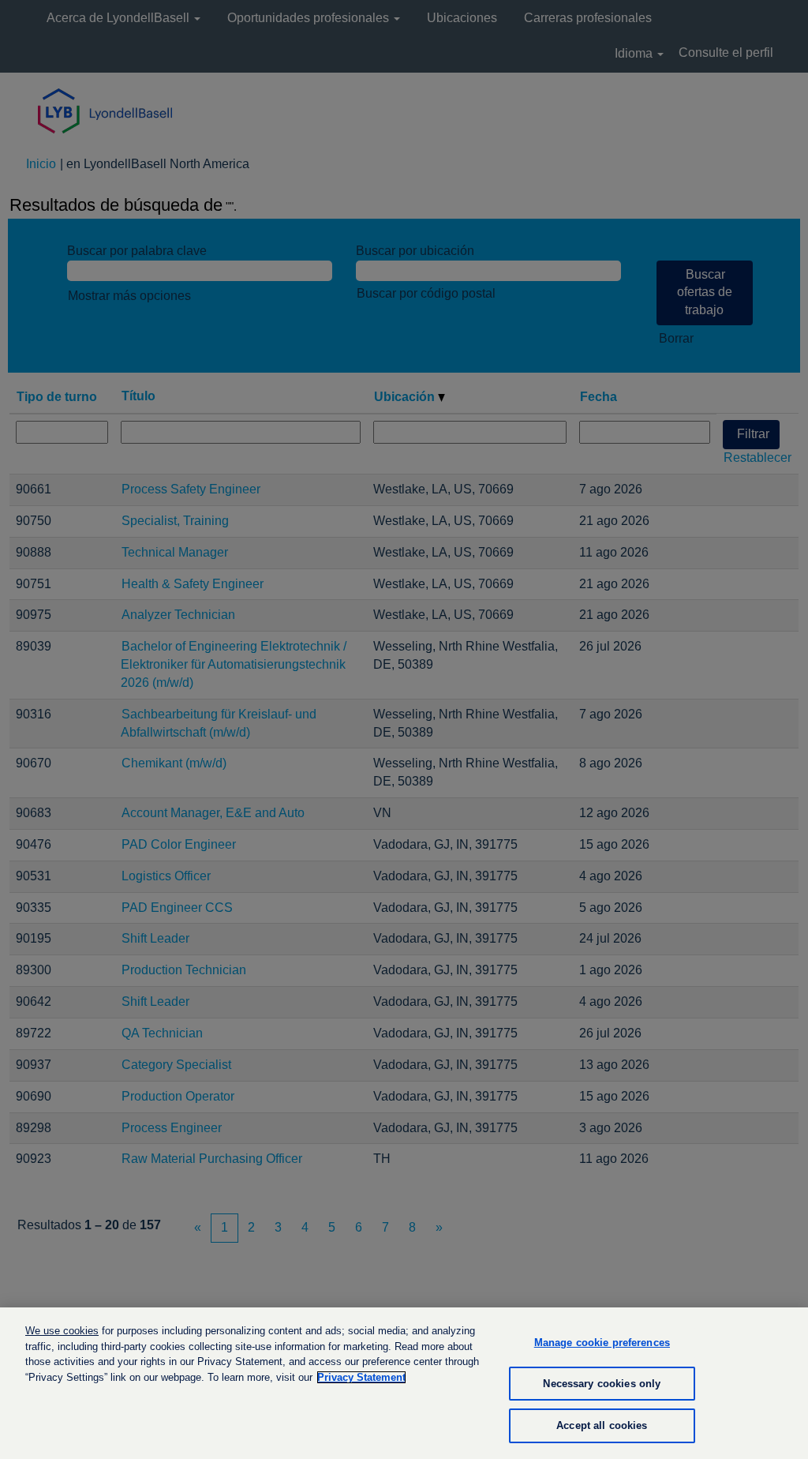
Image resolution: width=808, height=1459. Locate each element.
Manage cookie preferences (602, 1342)
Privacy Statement (361, 1377)
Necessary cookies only (601, 1384)
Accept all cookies (601, 1425)
